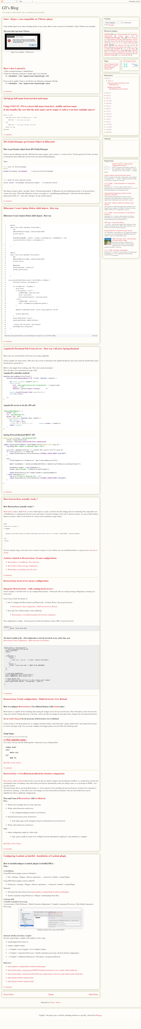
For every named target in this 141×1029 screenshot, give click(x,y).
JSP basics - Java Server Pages (114, 222)
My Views (132, 48)
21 (107, 100)
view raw (94, 335)
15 (107, 116)
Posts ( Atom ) (56, 1002)
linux (131, 47)
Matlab (136, 47)
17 (107, 111)
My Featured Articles (130, 61)
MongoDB (117, 48)
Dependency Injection (131, 39)
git (107, 41)
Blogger (99, 1015)
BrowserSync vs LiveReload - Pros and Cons (23, 562)
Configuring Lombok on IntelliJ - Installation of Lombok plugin (35, 855)
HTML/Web (113, 42)
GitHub (54, 335)
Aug (109, 81)
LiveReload (20, 781)
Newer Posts (9, 994)
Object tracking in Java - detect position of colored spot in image (124, 239)
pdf (108, 51)
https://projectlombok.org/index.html (20, 977)
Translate (111, 25)
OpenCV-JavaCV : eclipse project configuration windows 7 (122, 164)
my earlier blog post (14, 718)
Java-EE (132, 45)
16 (107, 114)
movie (124, 48)
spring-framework (109, 53)
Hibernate (123, 41)
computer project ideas (126, 36)
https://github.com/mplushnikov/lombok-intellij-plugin (50, 892)
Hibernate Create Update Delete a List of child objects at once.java (23, 335)
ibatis (120, 42)
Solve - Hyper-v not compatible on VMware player (28, 19)
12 (107, 124)
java (106, 45)
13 (107, 121)
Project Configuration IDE (120, 52)
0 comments (8, 91)
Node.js (26, 511)
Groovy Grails (114, 41)
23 (107, 98)
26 (107, 78)
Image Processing (128, 43)
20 (107, 103)
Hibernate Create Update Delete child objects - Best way (31, 208)
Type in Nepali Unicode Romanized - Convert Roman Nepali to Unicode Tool (111, 66)
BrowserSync (8, 511)
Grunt (56, 706)
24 (107, 95)
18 (107, 108)
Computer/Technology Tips (114, 38)
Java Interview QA (120, 45)
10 (107, 129)
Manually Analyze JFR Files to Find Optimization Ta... (118, 83)
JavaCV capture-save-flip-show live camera (117, 175)
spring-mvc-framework (125, 53)
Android (107, 34)
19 (107, 106)
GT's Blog (10, 7)
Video (123, 55)
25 (107, 93)
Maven (108, 48)
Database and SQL (116, 39)
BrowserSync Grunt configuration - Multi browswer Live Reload (34, 606)
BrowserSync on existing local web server (22, 569)
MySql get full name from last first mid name (26, 98)
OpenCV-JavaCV (132, 50)
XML (129, 55)
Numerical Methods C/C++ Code (114, 50)
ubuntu (118, 55)
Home (51, 994)
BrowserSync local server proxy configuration (26, 580)
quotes (133, 52)
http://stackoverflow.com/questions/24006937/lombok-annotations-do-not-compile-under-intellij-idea (42, 970)
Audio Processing (119, 34)
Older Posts (93, 994)
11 (107, 127)
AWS (128, 34)
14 (107, 119)
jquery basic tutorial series (119, 47)
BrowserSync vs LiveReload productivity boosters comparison (34, 615)
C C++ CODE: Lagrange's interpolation (116, 250)
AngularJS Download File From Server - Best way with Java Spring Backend (41, 348)
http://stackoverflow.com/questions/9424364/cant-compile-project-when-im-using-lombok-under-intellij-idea (45, 974)
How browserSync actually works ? (21, 499)
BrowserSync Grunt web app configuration (23, 566)
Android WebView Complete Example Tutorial (118, 230)
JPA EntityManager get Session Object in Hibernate (29, 141)
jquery (106, 47)
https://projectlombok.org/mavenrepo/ (21, 981)
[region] (51, 279)
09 (107, 132)
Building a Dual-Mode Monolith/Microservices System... (118, 88)
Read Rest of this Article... (13, 762)
